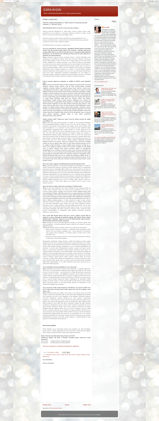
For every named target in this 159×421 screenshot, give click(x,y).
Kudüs (74, 354)
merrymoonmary (85, 414)
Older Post (87, 405)
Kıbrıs (70, 354)
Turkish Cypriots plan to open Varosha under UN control (107, 126)
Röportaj (83, 354)
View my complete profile (100, 81)
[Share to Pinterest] (69, 352)
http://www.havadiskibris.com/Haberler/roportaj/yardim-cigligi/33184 (61, 346)
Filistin (54, 354)
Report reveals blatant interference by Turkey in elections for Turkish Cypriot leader (108, 114)
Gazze (58, 354)
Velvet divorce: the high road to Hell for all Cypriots (108, 89)
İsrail (66, 354)
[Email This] (63, 352)
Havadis (63, 354)
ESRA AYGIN (52, 9)
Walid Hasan (46, 356)
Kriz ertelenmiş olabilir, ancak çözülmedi (104, 137)
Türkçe (88, 354)
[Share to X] (66, 352)
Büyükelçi (49, 354)
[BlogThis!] (64, 352)
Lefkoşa (78, 354)
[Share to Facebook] (67, 352)
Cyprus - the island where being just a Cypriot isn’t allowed (108, 101)
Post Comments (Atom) (56, 408)
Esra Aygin (106, 27)
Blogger (98, 414)
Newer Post (47, 405)
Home (67, 405)
